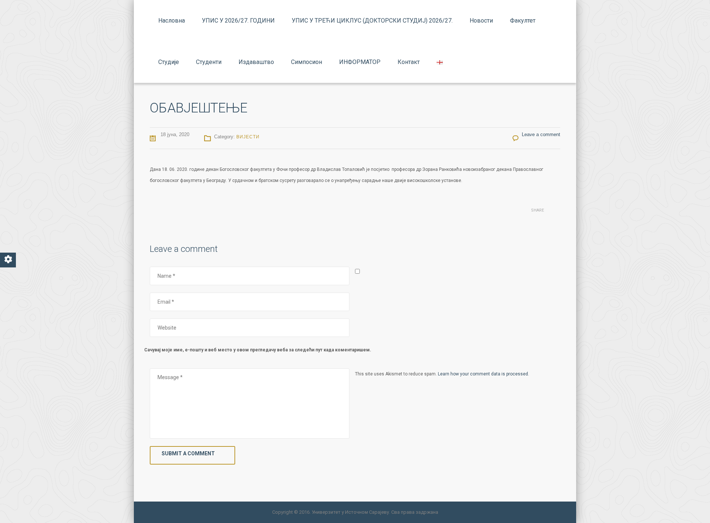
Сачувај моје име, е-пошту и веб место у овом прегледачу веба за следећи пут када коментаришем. (257, 349)
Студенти (209, 61)
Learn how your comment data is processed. (483, 374)
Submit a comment (188, 453)
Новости (481, 20)
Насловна (171, 20)
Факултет (522, 20)
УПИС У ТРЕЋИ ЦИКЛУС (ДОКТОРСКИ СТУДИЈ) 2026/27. (372, 20)
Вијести (248, 136)
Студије (168, 61)
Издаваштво (256, 61)
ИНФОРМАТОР (360, 61)
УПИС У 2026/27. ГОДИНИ (238, 20)
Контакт (409, 61)
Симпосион (306, 61)
